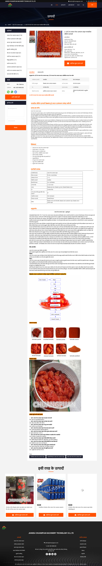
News (83, 550)
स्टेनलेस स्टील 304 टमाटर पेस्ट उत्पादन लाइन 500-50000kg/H (49, 508)
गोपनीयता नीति (83, 556)
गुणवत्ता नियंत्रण (83, 547)
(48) (14, 39)
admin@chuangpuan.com (76, 1)
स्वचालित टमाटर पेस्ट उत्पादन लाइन (37, 456)
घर (5, 24)
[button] (8, 494)
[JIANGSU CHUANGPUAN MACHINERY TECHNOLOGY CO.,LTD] (10, 5)
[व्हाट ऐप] (12, 91)
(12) (14, 67)
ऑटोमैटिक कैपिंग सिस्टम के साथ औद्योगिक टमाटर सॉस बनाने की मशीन (82, 508)
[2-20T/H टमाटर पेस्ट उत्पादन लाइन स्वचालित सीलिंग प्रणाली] (49, 44)
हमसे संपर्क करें (71, 5)
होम (51, 5)
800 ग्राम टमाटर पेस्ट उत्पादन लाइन (74, 456)
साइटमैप (83, 553)
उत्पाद (57, 5)
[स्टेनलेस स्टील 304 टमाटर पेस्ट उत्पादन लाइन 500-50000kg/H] (51, 490)
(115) (14, 35)
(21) (14, 53)
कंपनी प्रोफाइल (83, 541)
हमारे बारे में (63, 5)
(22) (12, 49)
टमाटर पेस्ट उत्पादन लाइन (17, 24)
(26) (15, 46)
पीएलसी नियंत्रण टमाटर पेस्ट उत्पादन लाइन (55, 456)
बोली (92, 5)
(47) (14, 42)
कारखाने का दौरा (83, 544)
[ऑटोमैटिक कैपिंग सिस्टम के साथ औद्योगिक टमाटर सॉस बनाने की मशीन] (82, 490)
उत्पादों (9, 24)
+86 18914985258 (92, 1)
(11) (13, 56)
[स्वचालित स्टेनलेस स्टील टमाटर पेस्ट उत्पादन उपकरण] (20, 490)
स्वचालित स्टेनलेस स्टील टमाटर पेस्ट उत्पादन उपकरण (19, 507)
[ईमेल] (16, 92)
